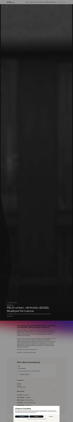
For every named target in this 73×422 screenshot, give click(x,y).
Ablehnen (36, 416)
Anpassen (51, 416)
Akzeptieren (22, 416)
